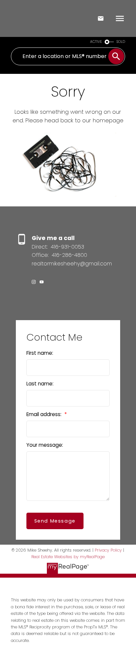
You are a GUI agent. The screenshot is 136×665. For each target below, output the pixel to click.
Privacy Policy (108, 550)
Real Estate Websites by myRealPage (68, 556)
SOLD (121, 41)
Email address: (44, 414)
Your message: (44, 444)
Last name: (39, 383)
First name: (39, 352)
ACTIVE (96, 41)
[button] (34, 282)
